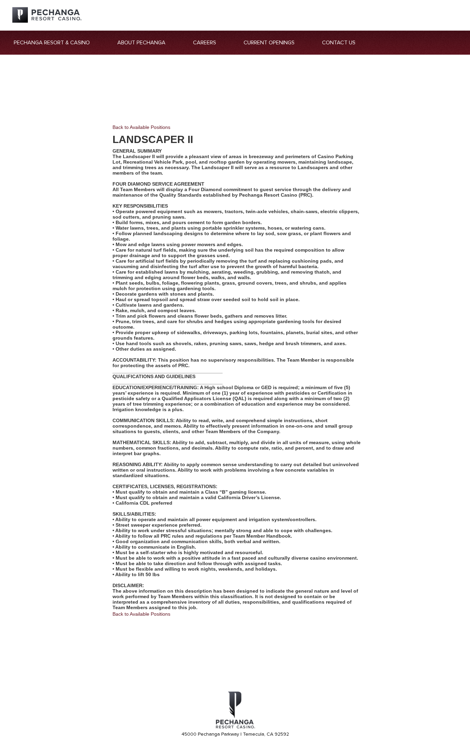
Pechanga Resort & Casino (52, 42)
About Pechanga (141, 42)
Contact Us (338, 42)
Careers (204, 42)
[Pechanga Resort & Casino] (235, 727)
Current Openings (269, 42)
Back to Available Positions (141, 127)
